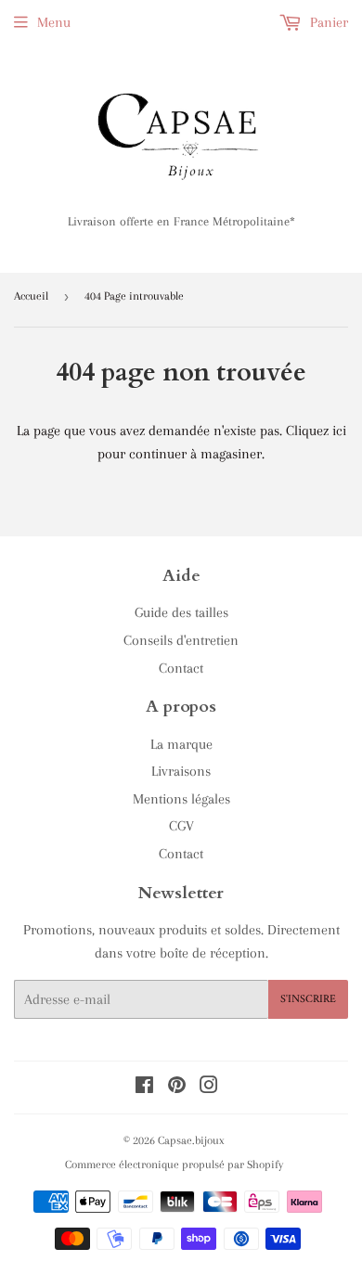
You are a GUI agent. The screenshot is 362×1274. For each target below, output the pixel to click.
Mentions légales (181, 799)
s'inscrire (308, 1000)
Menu (54, 22)
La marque (181, 744)
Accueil (31, 296)
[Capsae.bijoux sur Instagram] (209, 1087)
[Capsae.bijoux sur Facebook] (144, 1087)
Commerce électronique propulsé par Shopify (174, 1164)
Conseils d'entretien (181, 640)
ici (339, 430)
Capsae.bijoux (191, 1140)
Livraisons (181, 771)
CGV (181, 825)
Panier (327, 22)
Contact (181, 668)
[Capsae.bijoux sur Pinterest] (177, 1087)
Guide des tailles (181, 612)
